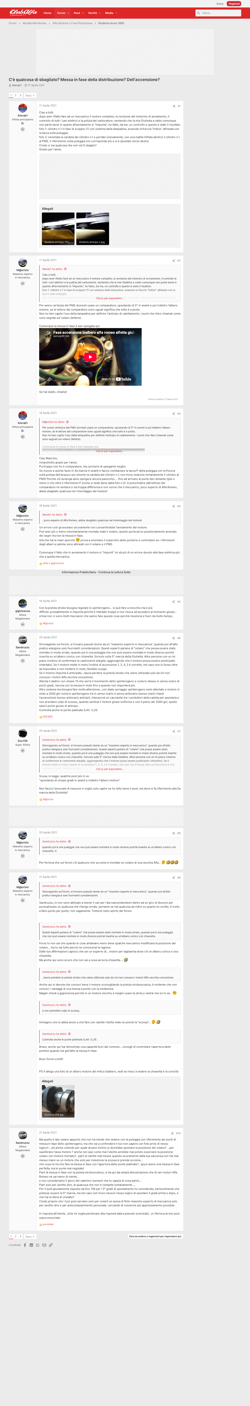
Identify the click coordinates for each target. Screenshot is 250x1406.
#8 (179, 833)
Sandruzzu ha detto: (54, 739)
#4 (179, 506)
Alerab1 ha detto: (52, 268)
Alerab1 (17, 85)
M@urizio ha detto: (53, 421)
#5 (179, 601)
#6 (179, 638)
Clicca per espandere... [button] (110, 298)
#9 (179, 877)
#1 (179, 106)
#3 (179, 413)
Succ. (29, 95)
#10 (178, 1133)
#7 (179, 731)
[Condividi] (174, 106)
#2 (179, 260)
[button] (68, 13)
